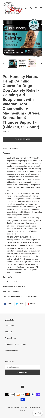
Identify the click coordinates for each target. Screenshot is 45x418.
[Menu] (40, 7)
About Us (8, 332)
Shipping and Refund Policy (15, 344)
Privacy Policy (10, 338)
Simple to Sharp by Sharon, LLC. (21, 407)
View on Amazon (22, 139)
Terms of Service (11, 351)
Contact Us (9, 326)
